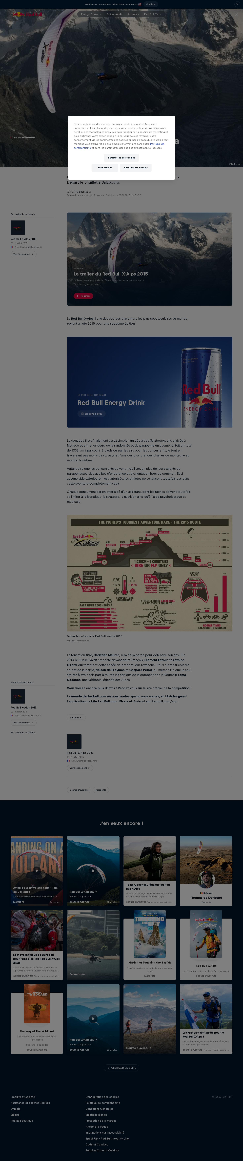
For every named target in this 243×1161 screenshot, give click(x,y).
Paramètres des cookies (121, 158)
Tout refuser (105, 167)
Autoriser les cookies (136, 167)
